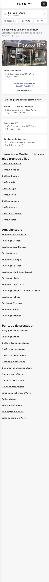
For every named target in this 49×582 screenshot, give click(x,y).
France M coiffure (12, 70)
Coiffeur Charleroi (10, 176)
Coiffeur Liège (9, 188)
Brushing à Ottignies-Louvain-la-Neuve (21, 290)
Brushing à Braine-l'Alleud (14, 234)
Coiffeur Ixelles (9, 182)
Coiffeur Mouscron (11, 201)
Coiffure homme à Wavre (14, 355)
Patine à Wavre (9, 399)
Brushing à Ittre (9, 253)
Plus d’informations (24, 91)
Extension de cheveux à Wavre (16, 393)
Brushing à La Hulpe (11, 265)
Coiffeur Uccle (9, 219)
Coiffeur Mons (9, 194)
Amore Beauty (11, 123)
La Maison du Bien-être (15, 139)
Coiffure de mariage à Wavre (15, 343)
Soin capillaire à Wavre (12, 411)
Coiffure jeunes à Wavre (13, 361)
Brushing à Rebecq (11, 297)
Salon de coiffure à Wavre (14, 418)
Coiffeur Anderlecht (11, 163)
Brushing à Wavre (10, 336)
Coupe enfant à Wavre (12, 374)
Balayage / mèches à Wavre (15, 330)
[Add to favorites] (43, 44)
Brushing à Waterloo (11, 315)
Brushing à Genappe (11, 240)
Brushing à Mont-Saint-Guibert (17, 272)
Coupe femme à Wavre (13, 380)
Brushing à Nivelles (11, 278)
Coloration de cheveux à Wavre (17, 368)
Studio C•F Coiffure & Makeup (18, 106)
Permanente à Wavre (12, 405)
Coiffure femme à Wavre (13, 349)
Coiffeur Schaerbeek (12, 213)
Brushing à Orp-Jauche (13, 284)
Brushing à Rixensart (12, 303)
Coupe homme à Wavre (13, 386)
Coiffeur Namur (9, 207)
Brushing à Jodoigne (12, 259)
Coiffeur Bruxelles (10, 169)
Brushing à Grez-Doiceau (14, 247)
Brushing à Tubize (10, 309)
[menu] (3, 3)
